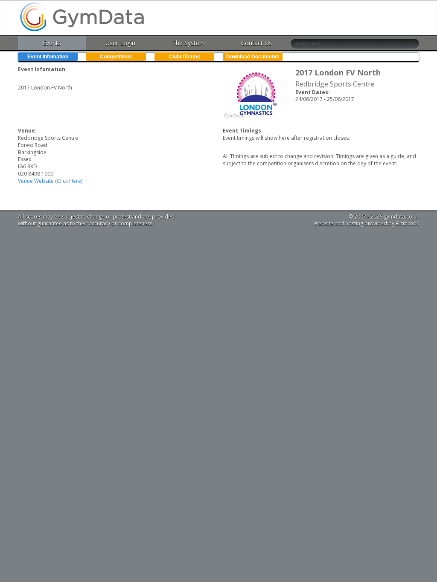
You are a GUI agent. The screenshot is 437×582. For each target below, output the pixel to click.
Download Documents (253, 57)
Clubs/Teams (184, 57)
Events (52, 43)
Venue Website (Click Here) (50, 180)
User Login (120, 43)
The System (188, 43)
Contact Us (256, 43)
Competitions (116, 57)
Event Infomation (47, 57)
